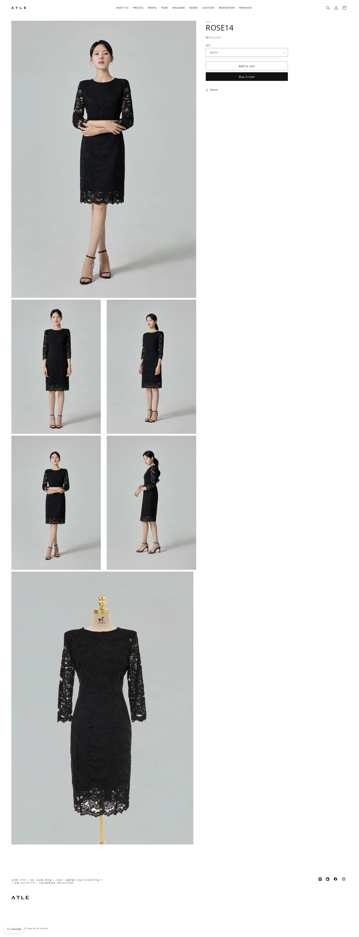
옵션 (208, 45)
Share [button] (214, 89)
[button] (122, 8)
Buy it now (247, 77)
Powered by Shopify (37, 928)
